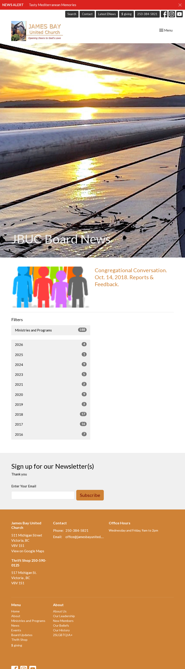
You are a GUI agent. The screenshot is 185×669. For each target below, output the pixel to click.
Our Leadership (64, 616)
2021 (50, 384)
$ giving (126, 14)
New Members (63, 621)
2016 (50, 434)
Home (15, 611)
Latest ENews (107, 14)
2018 (50, 414)
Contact (87, 14)
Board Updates (21, 635)
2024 (50, 364)
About (15, 616)
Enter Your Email (23, 486)
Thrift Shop (19, 640)
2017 (50, 424)
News (15, 625)
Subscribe (90, 495)
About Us (60, 611)
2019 (50, 404)
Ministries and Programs (50, 330)
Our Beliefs (61, 625)
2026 (50, 344)
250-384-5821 (147, 14)
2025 (50, 354)
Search (71, 14)
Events (16, 630)
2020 (50, 394)
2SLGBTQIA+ (63, 635)
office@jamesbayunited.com (84, 537)
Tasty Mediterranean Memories (52, 5)
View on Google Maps (27, 551)
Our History (61, 630)
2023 (50, 374)
